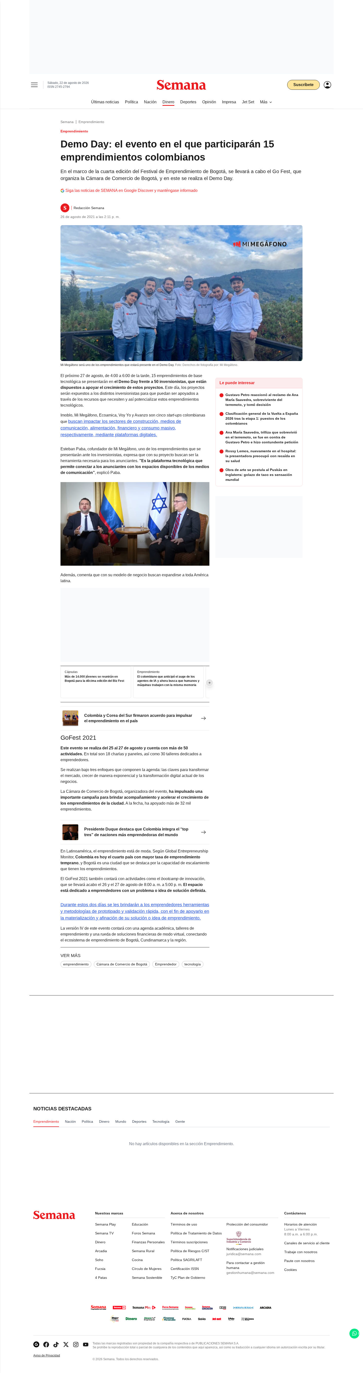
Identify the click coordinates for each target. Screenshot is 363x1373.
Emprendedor (166, 964)
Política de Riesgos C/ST (190, 1251)
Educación (140, 1224)
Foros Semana (143, 1233)
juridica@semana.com (243, 1254)
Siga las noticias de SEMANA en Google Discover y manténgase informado (131, 190)
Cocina (137, 1260)
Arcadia (101, 1251)
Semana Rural (143, 1251)
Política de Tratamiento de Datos (196, 1233)
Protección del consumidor (247, 1224)
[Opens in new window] (46, 1344)
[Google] (36, 1344)
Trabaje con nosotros (300, 1252)
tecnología (192, 964)
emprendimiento (76, 964)
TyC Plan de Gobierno (188, 1278)
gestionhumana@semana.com (250, 1273)
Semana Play (105, 1224)
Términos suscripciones (189, 1242)
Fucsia (100, 1269)
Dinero (100, 1242)
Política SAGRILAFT (186, 1260)
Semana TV (104, 1233)
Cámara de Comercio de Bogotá (122, 964)
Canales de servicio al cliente (307, 1243)
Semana (67, 122)
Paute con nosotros (299, 1261)
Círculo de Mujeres (146, 1269)
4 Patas (101, 1278)
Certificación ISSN (185, 1269)
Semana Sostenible (147, 1278)
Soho (99, 1260)
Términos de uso (184, 1224)
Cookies (290, 1270)
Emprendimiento (91, 122)
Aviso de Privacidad (51, 1355)
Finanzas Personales (148, 1242)
